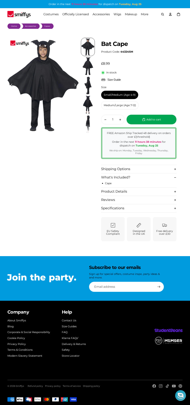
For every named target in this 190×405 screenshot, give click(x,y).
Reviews (108, 200)
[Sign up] (158, 286)
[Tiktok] (167, 386)
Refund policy (35, 386)
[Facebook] (154, 386)
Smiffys (20, 386)
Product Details (114, 191)
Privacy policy (53, 386)
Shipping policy (91, 386)
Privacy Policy (16, 344)
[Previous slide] (10, 85)
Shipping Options (115, 169)
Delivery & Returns (74, 344)
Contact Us (69, 320)
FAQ (65, 332)
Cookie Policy (16, 338)
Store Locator (71, 355)
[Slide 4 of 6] (88, 105)
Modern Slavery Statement (24, 355)
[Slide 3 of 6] (88, 85)
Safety (66, 349)
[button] (180, 395)
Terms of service (72, 386)
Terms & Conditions (20, 349)
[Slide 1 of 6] (88, 47)
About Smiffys (16, 320)
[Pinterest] (180, 386)
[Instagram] (160, 386)
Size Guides (69, 326)
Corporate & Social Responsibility (28, 332)
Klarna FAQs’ (70, 338)
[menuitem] (144, 14)
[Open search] (162, 14)
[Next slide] (76, 85)
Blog (10, 326)
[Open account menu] (170, 14)
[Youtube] (174, 386)
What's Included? (115, 177)
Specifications (112, 208)
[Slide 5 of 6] (88, 124)
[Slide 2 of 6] (88, 66)
